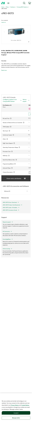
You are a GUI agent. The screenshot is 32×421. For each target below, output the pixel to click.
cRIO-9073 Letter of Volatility (10, 207)
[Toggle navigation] (8, 3)
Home (2, 7)
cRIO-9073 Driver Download (10, 202)
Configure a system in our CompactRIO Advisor (10, 100)
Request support (7, 222)
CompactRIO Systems (22, 7)
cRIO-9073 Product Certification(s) (11, 205)
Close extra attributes (13, 178)
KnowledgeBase (7, 239)
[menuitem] (24, 3)
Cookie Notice (25, 405)
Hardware (12, 7)
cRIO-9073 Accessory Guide (10, 210)
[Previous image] (4, 32)
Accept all (16, 413)
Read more (4, 70)
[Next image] (27, 32)
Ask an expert (24, 100)
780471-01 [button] (3, 22)
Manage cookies (16, 418)
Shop (7, 7)
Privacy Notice (15, 405)
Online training (6, 248)
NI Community (6, 231)
